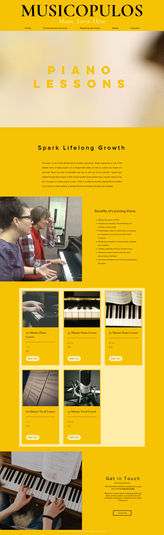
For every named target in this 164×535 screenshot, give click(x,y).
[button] (32, 358)
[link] (40, 335)
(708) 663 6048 (127, 489)
